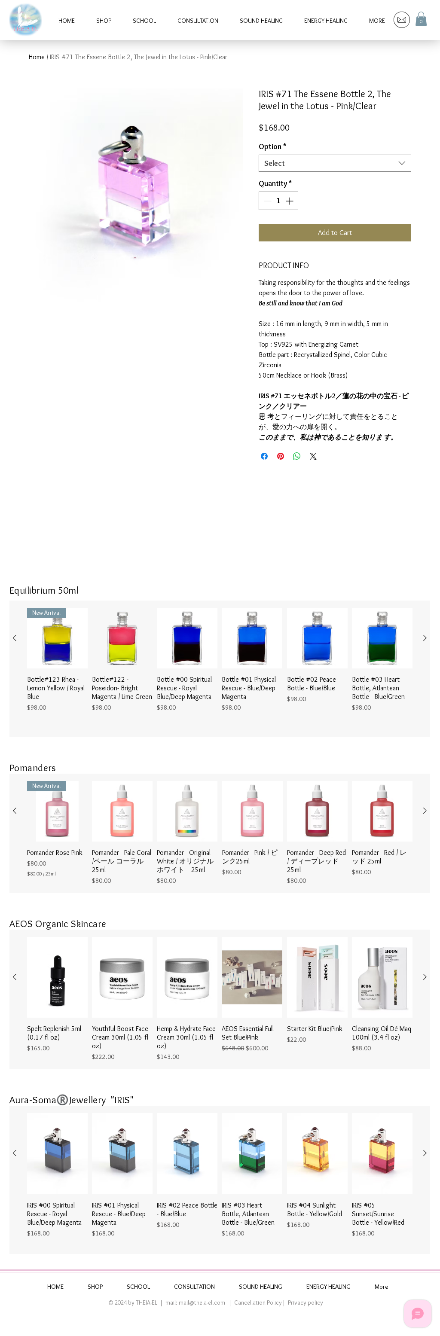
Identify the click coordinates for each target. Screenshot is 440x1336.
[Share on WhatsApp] (297, 456)
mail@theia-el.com (202, 1302)
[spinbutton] (278, 201)
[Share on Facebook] (264, 456)
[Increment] (290, 201)
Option (272, 146)
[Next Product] (425, 638)
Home (37, 57)
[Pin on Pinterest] (280, 456)
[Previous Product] (14, 638)
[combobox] (335, 163)
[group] (219, 668)
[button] (421, 19)
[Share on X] (313, 456)
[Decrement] (266, 201)
